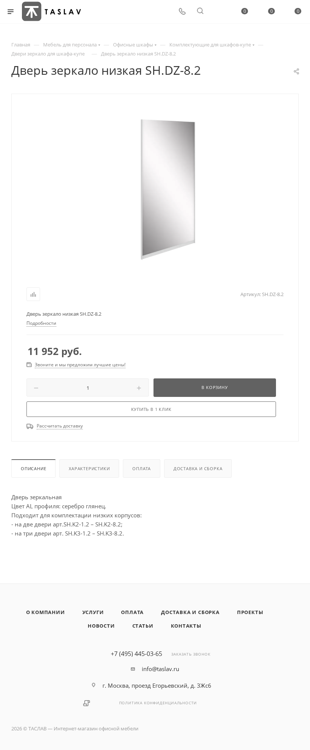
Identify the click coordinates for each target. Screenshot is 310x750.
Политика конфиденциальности (158, 702)
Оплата (141, 468)
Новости (101, 625)
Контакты (186, 625)
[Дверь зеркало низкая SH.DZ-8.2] (167, 189)
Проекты (250, 612)
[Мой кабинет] (218, 11)
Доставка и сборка (198, 468)
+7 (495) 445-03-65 (136, 654)
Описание (33, 468)
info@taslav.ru (160, 669)
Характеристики (89, 468)
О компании (45, 612)
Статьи (142, 625)
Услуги (93, 612)
